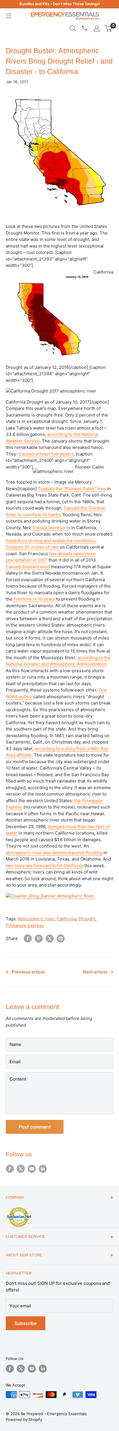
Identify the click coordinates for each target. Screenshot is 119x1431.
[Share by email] (61, 938)
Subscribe (25, 1323)
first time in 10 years (34, 599)
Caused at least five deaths (46, 454)
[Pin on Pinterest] (39, 938)
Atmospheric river (36, 918)
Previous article (28, 972)
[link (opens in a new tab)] (50, 891)
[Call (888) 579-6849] (84, 28)
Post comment (35, 1127)
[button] (108, 28)
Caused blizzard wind (28, 566)
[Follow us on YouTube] (32, 1169)
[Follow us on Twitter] (21, 1169)
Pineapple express (25, 925)
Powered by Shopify (24, 1419)
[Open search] (73, 28)
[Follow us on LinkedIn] (43, 1169)
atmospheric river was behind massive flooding (54, 852)
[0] (108, 28)
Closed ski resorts (51, 527)
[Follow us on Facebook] (10, 1169)
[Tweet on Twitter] (50, 938)
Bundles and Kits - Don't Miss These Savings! (59, 3)
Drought (87, 918)
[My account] (97, 28)
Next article (95, 972)
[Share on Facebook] (28, 938)
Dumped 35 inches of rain (32, 547)
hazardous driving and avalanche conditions (50, 540)
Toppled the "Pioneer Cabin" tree (72, 488)
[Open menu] (9, 16)
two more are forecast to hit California (44, 865)
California (66, 918)
